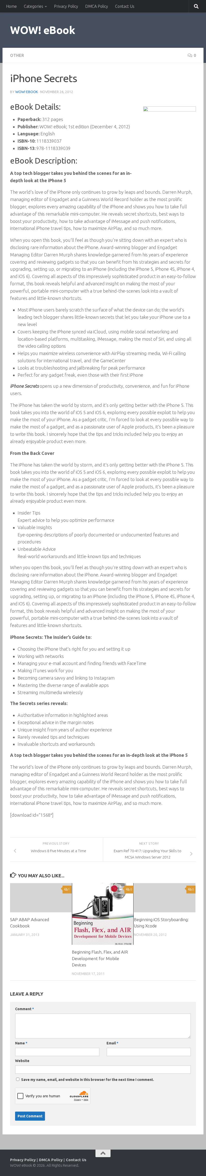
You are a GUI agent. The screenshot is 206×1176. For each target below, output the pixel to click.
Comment (24, 1009)
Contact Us (124, 6)
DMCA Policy (96, 6)
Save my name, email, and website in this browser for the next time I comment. (87, 1080)
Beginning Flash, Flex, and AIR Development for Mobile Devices (100, 958)
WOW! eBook (42, 30)
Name (21, 1043)
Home (11, 6)
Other (17, 55)
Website (22, 1061)
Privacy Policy (66, 6)
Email (112, 1043)
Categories (33, 6)
